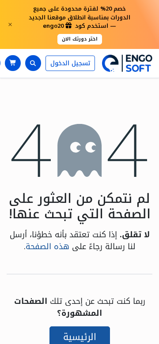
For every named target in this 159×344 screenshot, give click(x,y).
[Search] (33, 63)
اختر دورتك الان (80, 39)
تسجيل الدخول (70, 63)
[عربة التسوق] (12, 63)
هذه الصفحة (47, 246)
